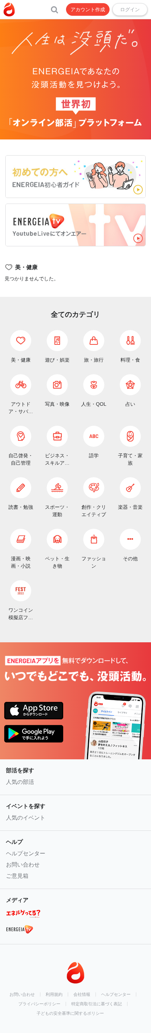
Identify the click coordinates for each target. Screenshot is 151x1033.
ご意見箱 (17, 876)
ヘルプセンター (25, 853)
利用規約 (54, 994)
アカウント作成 (88, 9)
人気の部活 (20, 782)
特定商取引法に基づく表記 (96, 1004)
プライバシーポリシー (39, 1004)
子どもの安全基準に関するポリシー (70, 1013)
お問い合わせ (23, 865)
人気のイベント (25, 818)
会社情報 (81, 994)
